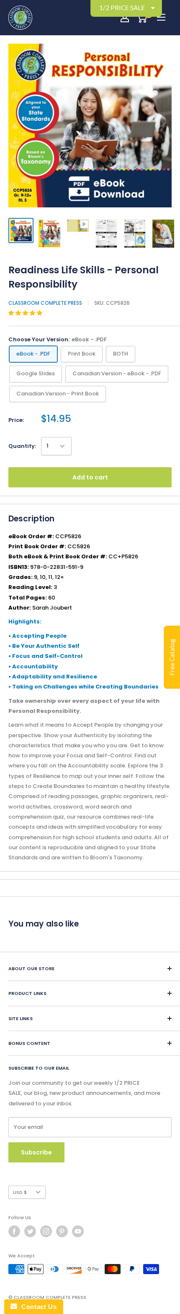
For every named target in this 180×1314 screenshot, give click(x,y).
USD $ (20, 1192)
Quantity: (22, 446)
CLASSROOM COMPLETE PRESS (45, 302)
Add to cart (90, 477)
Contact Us (37, 1306)
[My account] (125, 17)
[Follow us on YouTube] (78, 1231)
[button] (26, 313)
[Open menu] (161, 17)
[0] (141, 18)
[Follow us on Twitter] (30, 1231)
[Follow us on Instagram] (46, 1231)
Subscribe (36, 1152)
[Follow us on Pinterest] (62, 1231)
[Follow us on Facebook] (14, 1231)
